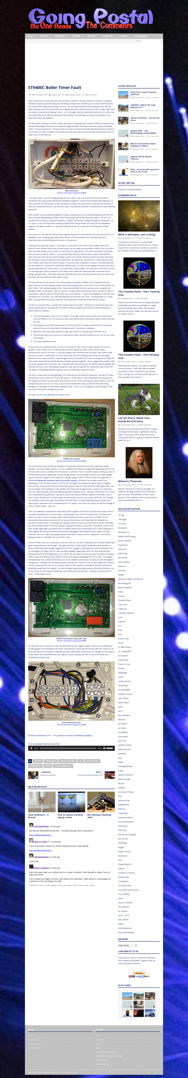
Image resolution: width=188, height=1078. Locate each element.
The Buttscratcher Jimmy (128, 890)
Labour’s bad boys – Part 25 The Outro (145, 119)
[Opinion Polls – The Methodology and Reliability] (123, 133)
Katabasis (122, 753)
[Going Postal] (91, 32)
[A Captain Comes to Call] (139, 1013)
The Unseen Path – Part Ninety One (138, 356)
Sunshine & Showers (126, 873)
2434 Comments (152, 123)
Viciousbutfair (123, 907)
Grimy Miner (123, 685)
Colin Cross (123, 604)
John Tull (121, 741)
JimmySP (121, 719)
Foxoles (121, 668)
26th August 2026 (137, 136)
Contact (99, 1048)
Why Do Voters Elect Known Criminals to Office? (143, 144)
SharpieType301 (124, 864)
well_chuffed (123, 919)
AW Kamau (122, 557)
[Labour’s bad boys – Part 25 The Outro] (123, 120)
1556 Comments (142, 298)
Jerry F (120, 711)
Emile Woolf (123, 660)
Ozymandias (123, 813)
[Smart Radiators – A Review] (42, 802)
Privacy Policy (101, 1060)
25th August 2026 (137, 162)
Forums (123, 36)
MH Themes (73, 1072)
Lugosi (121, 770)
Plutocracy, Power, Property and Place (143, 93)
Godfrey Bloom (124, 681)
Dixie (120, 630)
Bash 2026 (100, 1040)
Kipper (120, 762)
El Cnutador (123, 655)
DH (119, 626)
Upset (120, 898)
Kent (120, 758)
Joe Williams (123, 732)
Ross (120, 860)
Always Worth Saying (126, 536)
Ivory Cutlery (123, 698)
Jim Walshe (122, 723)
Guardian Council (125, 694)
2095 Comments (152, 162)
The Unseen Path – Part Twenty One (139, 293)
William (121, 924)
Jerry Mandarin (124, 715)
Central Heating (67, 761)
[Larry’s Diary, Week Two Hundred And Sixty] (139, 399)
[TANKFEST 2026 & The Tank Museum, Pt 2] (123, 108)
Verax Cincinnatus (65, 193)
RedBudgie (122, 843)
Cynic (120, 617)
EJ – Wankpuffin (124, 651)
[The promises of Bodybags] (150, 1013)
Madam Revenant (125, 775)
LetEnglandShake (125, 766)
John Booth (123, 736)
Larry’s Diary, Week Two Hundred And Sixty (134, 419)
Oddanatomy (123, 804)
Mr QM (121, 783)
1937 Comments (146, 485)
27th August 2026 (137, 110)
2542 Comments (91, 95)
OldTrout (122, 809)
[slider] (110, 748)
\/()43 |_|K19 (123, 915)
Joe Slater (122, 728)
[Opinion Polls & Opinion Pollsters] (123, 159)
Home (30, 36)
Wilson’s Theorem (130, 481)
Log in (30, 1036)
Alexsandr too (124, 532)
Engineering (69, 95)
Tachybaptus (123, 881)
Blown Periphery (125, 587)
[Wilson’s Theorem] (139, 462)
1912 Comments (152, 175)
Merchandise (140, 36)
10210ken (122, 523)
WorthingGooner (125, 928)
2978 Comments (145, 361)
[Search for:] (147, 41)
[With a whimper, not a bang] (139, 216)
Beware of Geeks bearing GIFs (130, 579)
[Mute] (104, 748)
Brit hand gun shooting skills (99, 816)
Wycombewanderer (126, 932)
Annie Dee (122, 549)
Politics (44, 36)
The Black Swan (124, 885)
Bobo (120, 592)
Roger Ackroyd (124, 851)
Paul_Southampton (126, 821)
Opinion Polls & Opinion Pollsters (141, 157)
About (98, 1044)
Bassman (122, 570)
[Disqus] (71, 854)
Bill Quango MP (124, 583)
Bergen (121, 575)
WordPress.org (34, 1048)
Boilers (38, 761)
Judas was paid (124, 749)
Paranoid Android (125, 817)
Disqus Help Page (102, 1064)
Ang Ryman (123, 545)
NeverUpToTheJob (126, 792)
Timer (47, 766)
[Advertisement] (94, 66)
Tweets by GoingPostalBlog (129, 189)
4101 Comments (152, 97)
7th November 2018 (127, 361)
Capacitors (51, 761)
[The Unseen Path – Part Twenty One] (139, 273)
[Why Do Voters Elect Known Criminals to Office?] (123, 146)
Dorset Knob (123, 638)
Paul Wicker (123, 826)
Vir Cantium (123, 911)
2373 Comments (152, 149)
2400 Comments (145, 425)
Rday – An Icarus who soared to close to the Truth (144, 170)
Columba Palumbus (126, 613)
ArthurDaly (122, 553)
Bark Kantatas (124, 562)
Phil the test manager (127, 834)
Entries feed (33, 1040)
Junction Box (92, 761)
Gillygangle (122, 672)
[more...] (153, 250)
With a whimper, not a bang (136, 234)
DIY (80, 761)
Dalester (121, 621)
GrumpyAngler (124, 689)
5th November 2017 (127, 238)
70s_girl (121, 515)
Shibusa (121, 868)
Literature (107, 36)
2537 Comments (152, 110)
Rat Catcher (123, 839)
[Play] (31, 748)
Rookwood (122, 856)
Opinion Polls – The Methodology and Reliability (143, 132)
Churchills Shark (124, 600)
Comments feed (34, 1044)
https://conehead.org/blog (79, 735)
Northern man (124, 800)
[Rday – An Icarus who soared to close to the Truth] (123, 172)
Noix (120, 796)
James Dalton (123, 702)
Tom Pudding (123, 894)
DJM (120, 634)
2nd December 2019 (128, 485)
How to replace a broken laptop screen (70, 816)
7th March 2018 (126, 298)
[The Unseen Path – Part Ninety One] (139, 336)
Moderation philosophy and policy (109, 1056)
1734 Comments (152, 136)
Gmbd (120, 677)
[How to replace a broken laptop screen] (71, 802)
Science (76, 36)
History (91, 36)
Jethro (120, 707)
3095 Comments (145, 238)
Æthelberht (122, 528)
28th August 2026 (137, 97)
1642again (122, 519)
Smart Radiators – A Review (38, 816)
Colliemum (122, 609)
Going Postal (56, 95)
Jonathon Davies (125, 745)
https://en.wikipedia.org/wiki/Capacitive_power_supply (52, 480)
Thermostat (35, 766)
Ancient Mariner (124, 541)
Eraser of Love (124, 664)
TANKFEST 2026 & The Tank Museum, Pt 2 (143, 106)
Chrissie (121, 596)
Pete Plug (122, 830)
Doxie (120, 643)
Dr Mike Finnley (124, 647)
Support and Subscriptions (106, 1052)
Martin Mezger (124, 779)
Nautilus (121, 787)
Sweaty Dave (123, 877)
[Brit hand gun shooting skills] (101, 802)
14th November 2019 (39, 95)
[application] (71, 748)
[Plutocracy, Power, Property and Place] (123, 95)
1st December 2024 (127, 425)
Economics (60, 36)
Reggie (121, 847)
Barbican (121, 566)
